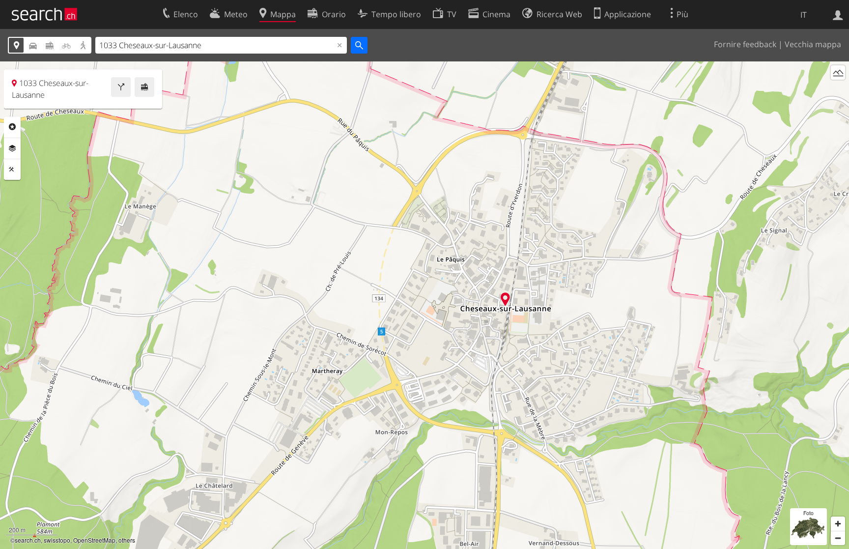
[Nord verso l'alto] (838, 91)
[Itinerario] (121, 87)
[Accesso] (838, 14)
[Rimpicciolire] (838, 538)
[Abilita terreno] (838, 72)
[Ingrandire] (838, 524)
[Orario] (144, 87)
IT (803, 14)
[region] (424, 305)
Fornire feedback (745, 44)
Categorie (12, 126)
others (126, 540)
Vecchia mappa (813, 44)
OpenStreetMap (94, 540)
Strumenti (12, 169)
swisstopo (57, 540)
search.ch (28, 540)
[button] (505, 299)
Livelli (12, 148)
